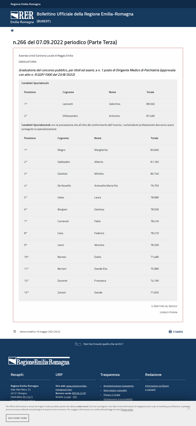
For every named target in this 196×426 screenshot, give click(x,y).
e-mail (67, 397)
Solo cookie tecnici (17, 418)
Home (13, 30)
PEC (75, 397)
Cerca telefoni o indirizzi (23, 400)
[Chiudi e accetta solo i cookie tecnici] (188, 408)
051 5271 (28, 397)
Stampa (178, 332)
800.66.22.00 (79, 393)
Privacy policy (127, 409)
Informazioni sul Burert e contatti (157, 387)
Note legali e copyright (115, 390)
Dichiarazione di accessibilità (118, 399)
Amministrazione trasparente (119, 386)
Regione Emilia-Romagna (25, 4)
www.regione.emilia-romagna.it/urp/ (71, 387)
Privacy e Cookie (112, 395)
